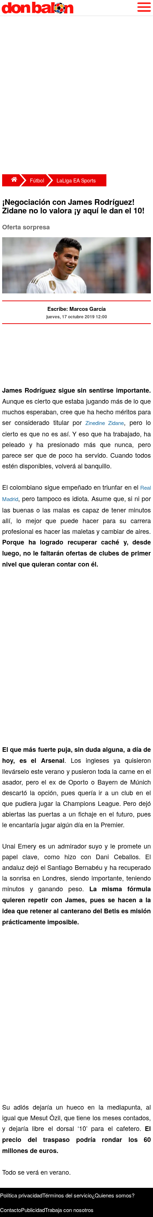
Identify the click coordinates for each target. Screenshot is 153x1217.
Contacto (10, 1209)
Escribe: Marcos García (76, 309)
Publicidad (33, 1209)
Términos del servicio (67, 1195)
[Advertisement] (76, 96)
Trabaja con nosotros (69, 1209)
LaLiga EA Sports (76, 180)
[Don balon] (68, 8)
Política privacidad (21, 1195)
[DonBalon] (10, 180)
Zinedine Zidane (104, 422)
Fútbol (37, 180)
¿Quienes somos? (113, 1195)
